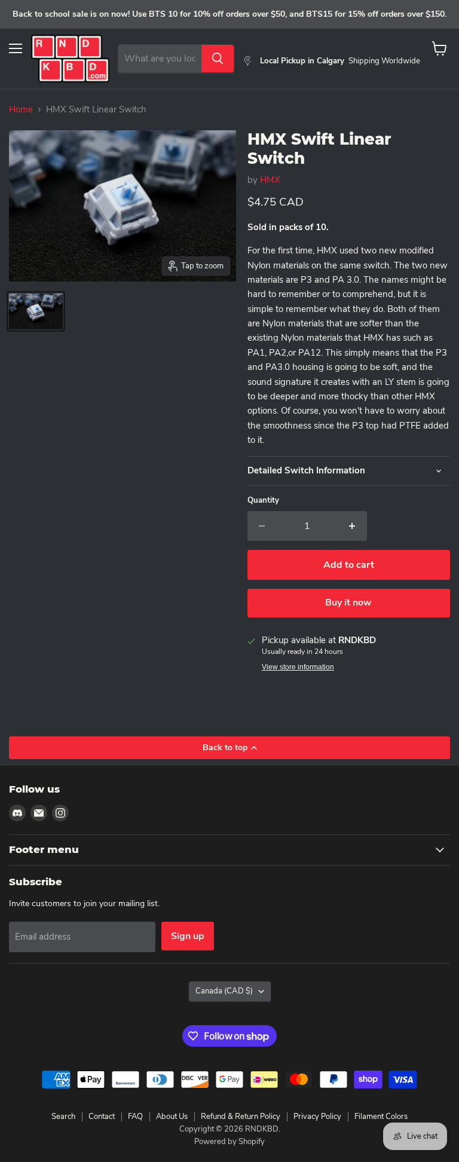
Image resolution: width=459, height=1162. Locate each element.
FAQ (135, 1116)
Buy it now (348, 602)
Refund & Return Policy (240, 1116)
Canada (224, 991)
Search (63, 1116)
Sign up (187, 936)
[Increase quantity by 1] (352, 526)
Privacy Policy (317, 1116)
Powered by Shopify (229, 1141)
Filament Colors (381, 1116)
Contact (101, 1116)
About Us (172, 1116)
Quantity (263, 500)
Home (21, 110)
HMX (270, 180)
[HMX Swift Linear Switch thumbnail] (36, 311)
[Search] (217, 58)
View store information (298, 667)
